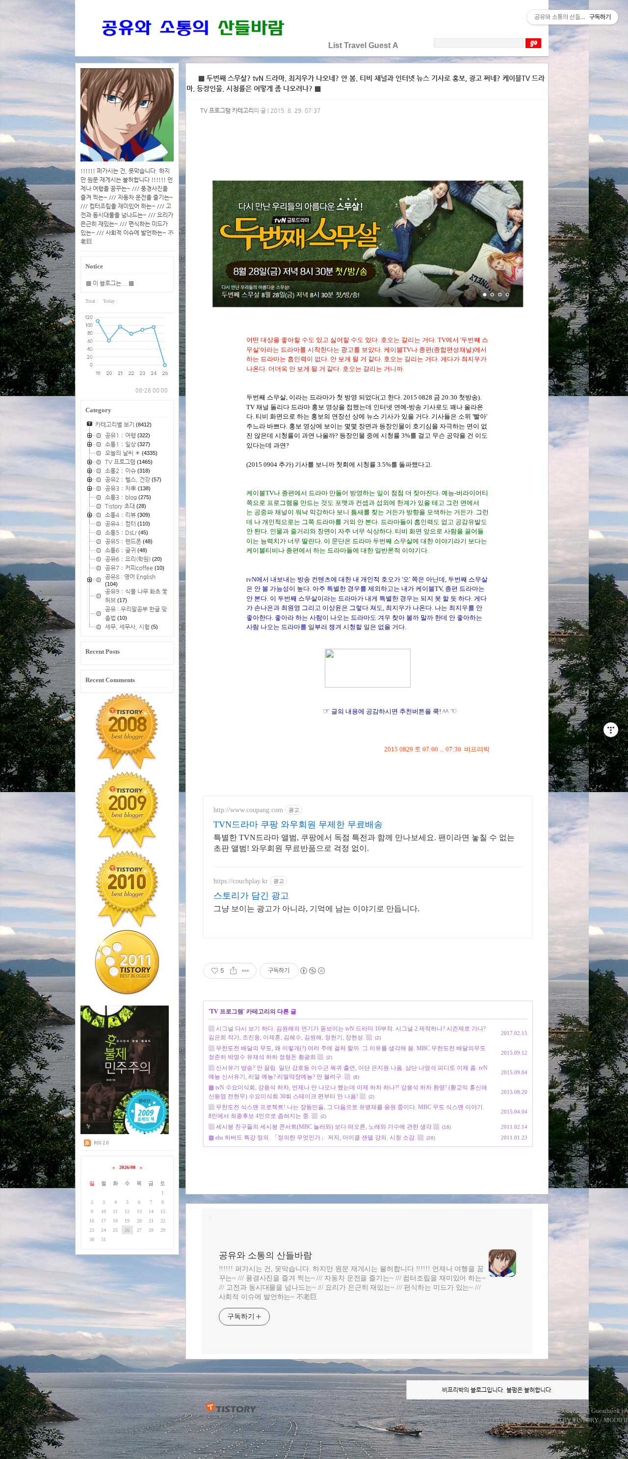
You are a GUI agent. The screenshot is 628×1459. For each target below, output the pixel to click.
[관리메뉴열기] (610, 729)
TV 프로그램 (226, 1011)
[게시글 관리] (245, 970)
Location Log (508, 1410)
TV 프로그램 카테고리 (227, 110)
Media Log (572, 1410)
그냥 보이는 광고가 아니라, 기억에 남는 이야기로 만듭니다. (316, 908)
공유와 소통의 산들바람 (265, 1255)
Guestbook (605, 1410)
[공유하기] (233, 970)
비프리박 (420, 1420)
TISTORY (231, 1408)
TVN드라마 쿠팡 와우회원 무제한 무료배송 (298, 824)
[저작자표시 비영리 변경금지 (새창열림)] (312, 971)
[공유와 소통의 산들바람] (192, 45)
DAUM (515, 1420)
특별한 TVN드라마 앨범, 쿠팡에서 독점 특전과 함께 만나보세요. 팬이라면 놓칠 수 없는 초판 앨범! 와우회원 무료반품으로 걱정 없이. (364, 842)
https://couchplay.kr (240, 881)
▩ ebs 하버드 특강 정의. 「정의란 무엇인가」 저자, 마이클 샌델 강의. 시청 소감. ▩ (316, 1137)
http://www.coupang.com (248, 810)
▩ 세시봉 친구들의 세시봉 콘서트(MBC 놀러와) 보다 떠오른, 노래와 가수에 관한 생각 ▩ (324, 1126)
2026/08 (127, 1167)
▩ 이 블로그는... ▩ (110, 283)
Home (478, 1410)
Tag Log (542, 1410)
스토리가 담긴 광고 (251, 896)
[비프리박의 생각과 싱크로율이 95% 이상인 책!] (124, 1132)
